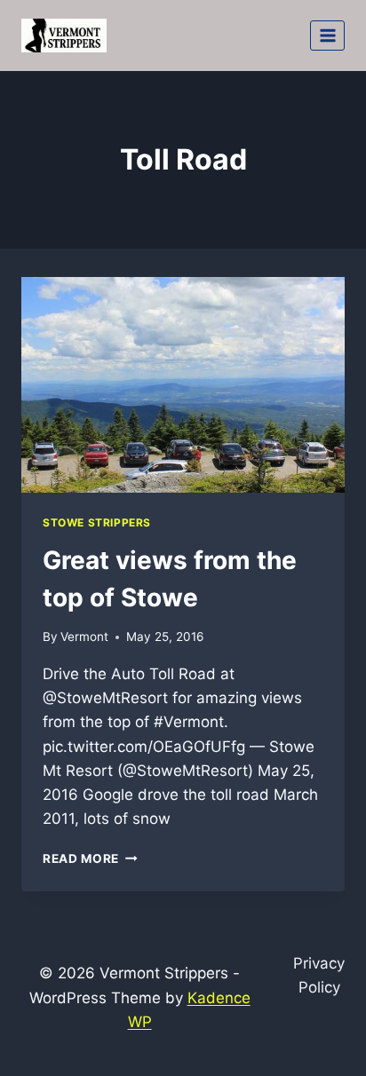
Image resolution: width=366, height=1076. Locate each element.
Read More (90, 858)
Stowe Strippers (97, 522)
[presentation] (183, 385)
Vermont (84, 636)
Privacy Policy (319, 975)
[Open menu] (327, 35)
